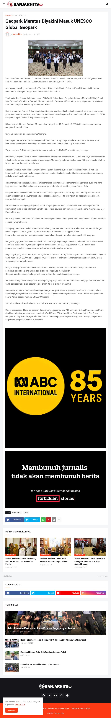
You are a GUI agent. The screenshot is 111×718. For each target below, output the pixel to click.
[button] (3, 4)
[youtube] (55, 695)
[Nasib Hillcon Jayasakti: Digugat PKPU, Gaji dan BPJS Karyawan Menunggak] (12, 643)
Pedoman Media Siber (81, 708)
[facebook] (43, 695)
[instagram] (61, 695)
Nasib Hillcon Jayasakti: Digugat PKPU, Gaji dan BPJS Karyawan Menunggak (53, 640)
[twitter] (49, 695)
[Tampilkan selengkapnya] (59, 519)
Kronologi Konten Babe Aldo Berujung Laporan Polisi (43, 652)
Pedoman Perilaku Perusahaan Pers (54, 708)
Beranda (9, 16)
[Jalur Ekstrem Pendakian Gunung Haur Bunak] (12, 667)
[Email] (54, 519)
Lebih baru (8, 576)
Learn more (20, 704)
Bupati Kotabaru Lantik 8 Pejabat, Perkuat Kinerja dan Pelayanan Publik (20, 561)
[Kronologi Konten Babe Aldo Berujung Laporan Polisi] (12, 655)
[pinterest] (67, 695)
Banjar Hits (59, 713)
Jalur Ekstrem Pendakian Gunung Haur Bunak (40, 664)
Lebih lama (102, 576)
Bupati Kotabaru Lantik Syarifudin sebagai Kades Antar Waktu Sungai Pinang (89, 561)
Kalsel (26, 513)
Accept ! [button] (11, 710)
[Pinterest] (48, 519)
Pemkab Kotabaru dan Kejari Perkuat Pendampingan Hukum (54, 560)
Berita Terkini (20, 16)
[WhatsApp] (43, 519)
